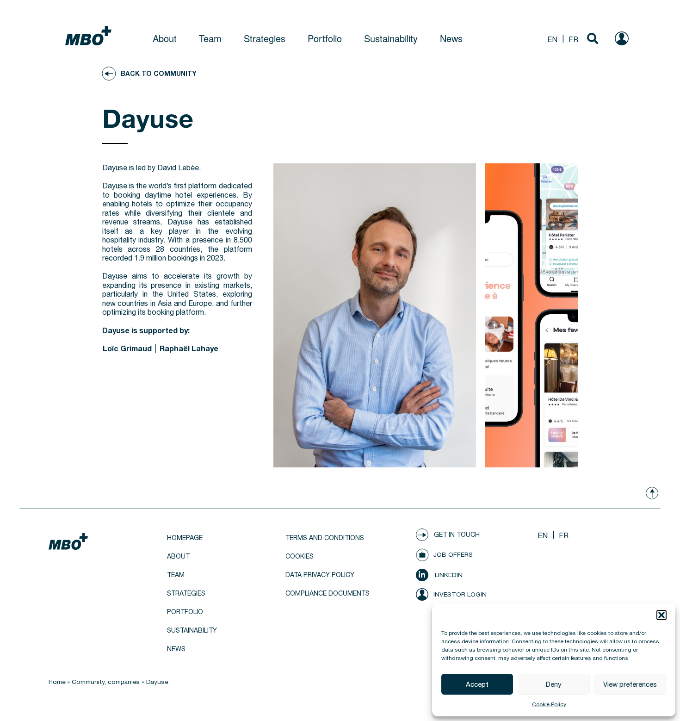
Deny (554, 684)
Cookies (299, 556)
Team (210, 38)
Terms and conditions (324, 537)
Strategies (264, 38)
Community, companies (106, 681)
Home (57, 681)
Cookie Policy (549, 704)
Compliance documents (327, 593)
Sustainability (391, 38)
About (165, 38)
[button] (661, 615)
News (451, 38)
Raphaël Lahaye (189, 348)
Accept (477, 684)
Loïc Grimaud (127, 348)
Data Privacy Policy (319, 574)
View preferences (630, 684)
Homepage (185, 537)
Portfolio (325, 38)
